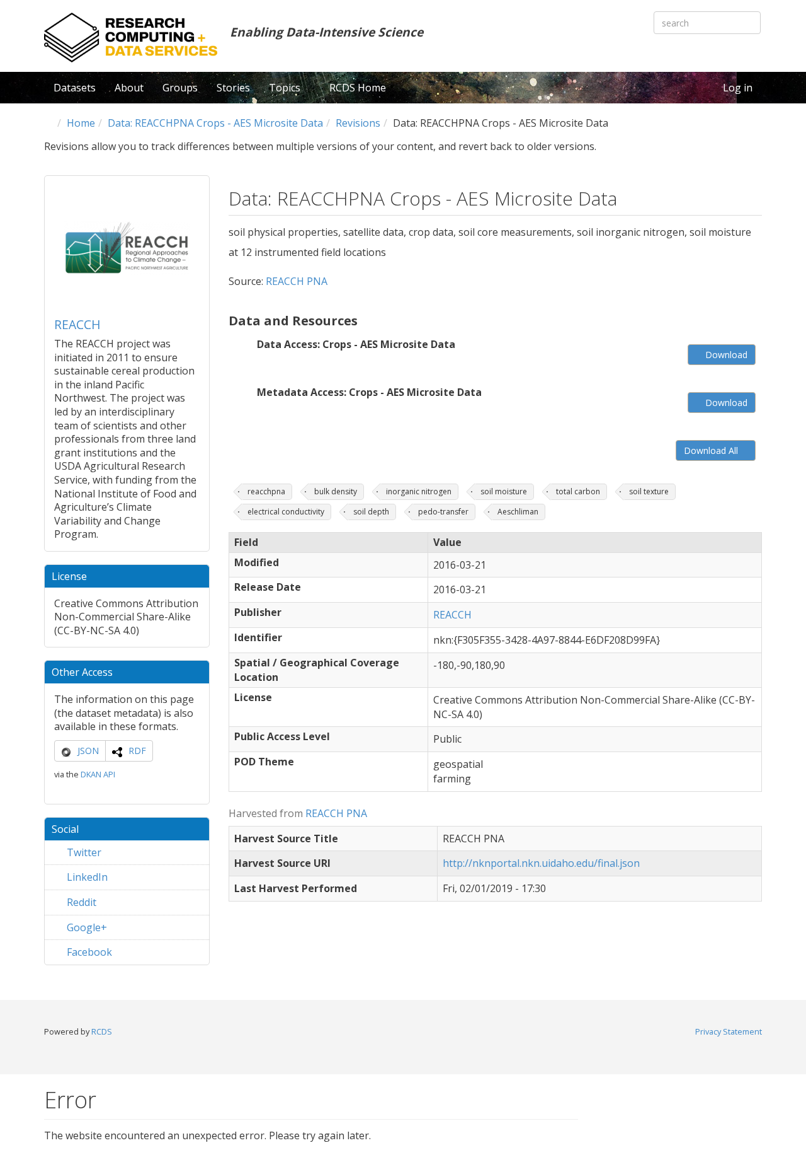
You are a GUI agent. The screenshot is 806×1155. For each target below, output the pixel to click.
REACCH (77, 324)
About (129, 88)
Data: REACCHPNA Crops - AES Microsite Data (215, 123)
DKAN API (98, 774)
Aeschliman (517, 511)
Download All (712, 450)
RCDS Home (357, 88)
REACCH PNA (296, 281)
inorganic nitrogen (418, 491)
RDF (137, 751)
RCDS (101, 1031)
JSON (88, 751)
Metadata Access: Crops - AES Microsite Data (369, 392)
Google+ (85, 927)
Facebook (88, 952)
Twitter (82, 852)
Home (81, 123)
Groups (180, 88)
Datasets (75, 88)
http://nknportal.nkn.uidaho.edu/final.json (541, 863)
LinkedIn (86, 877)
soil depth (371, 511)
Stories (233, 88)
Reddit (80, 902)
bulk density (335, 491)
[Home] (130, 37)
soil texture (649, 491)
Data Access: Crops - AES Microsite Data (356, 344)
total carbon (578, 491)
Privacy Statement (728, 1031)
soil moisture (503, 491)
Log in (737, 88)
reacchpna (266, 491)
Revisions (358, 123)
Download (725, 355)
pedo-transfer (443, 511)
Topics (286, 88)
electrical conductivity (285, 511)
